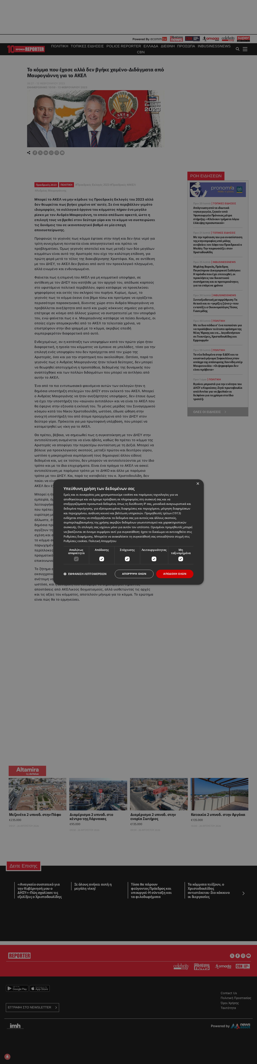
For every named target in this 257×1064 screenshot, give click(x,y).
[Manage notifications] (7, 1057)
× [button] (197, 483)
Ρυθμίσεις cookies (75, 541)
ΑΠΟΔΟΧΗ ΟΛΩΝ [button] (174, 573)
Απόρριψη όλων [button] (134, 573)
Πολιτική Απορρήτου (102, 541)
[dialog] (128, 532)
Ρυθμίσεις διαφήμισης (78, 536)
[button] (85, 574)
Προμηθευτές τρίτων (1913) (162, 513)
